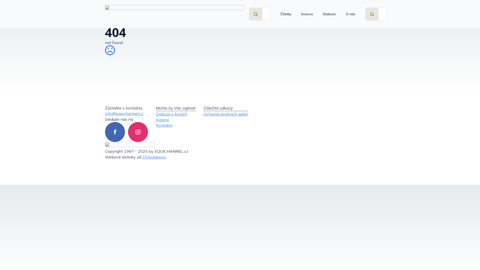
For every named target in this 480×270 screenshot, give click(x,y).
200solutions (154, 157)
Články (285, 14)
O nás (350, 14)
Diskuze (329, 14)
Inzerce (307, 14)
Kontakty (164, 125)
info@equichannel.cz (124, 113)
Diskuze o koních (171, 114)
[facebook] (115, 132)
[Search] (255, 14)
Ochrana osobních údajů (226, 114)
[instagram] (138, 132)
